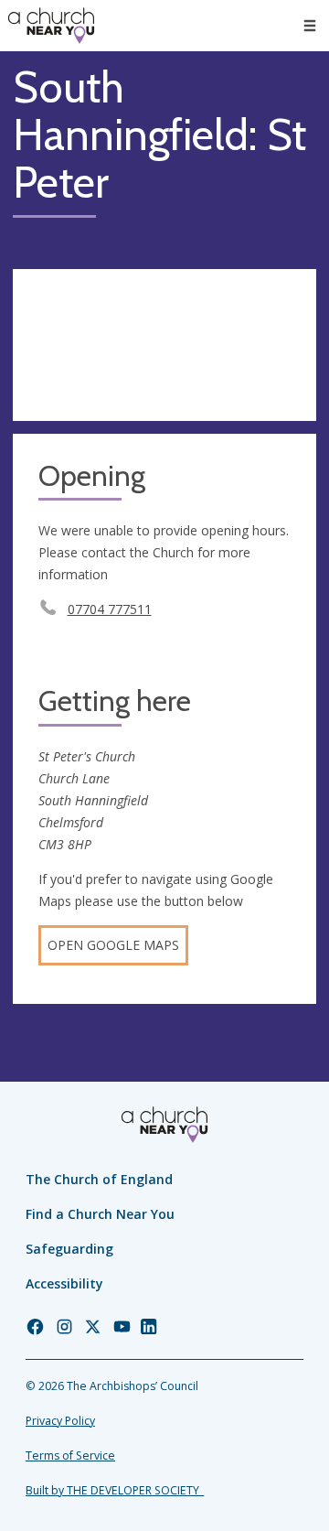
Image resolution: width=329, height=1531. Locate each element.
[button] (310, 25)
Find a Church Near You (100, 1214)
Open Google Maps (113, 945)
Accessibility (64, 1283)
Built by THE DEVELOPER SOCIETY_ (115, 1490)
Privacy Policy (60, 1421)
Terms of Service (70, 1455)
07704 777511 (110, 609)
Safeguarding (69, 1248)
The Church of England (99, 1179)
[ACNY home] (51, 25)
